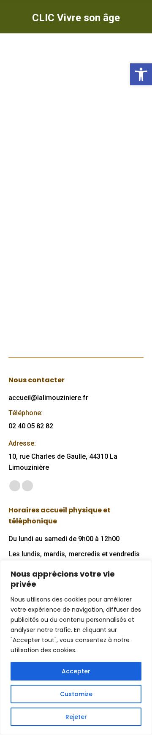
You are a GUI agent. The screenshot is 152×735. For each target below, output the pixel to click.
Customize (76, 694)
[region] (76, 647)
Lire (27, 311)
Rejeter (76, 717)
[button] (141, 74)
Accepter (76, 671)
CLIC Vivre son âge (58, 167)
